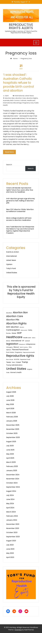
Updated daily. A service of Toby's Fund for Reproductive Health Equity (21, 32)
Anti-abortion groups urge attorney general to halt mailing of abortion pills (20, 200)
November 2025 (12, 429)
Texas (8, 362)
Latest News (29, 96)
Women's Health (16, 372)
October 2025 (11, 433)
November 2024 (12, 479)
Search (9, 164)
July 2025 (10, 446)
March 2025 (11, 462)
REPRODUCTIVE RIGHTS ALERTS (21, 26)
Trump (25, 362)
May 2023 (10, 553)
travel (18, 362)
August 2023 (11, 541)
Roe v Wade (9, 359)
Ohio (30, 347)
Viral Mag (18, 630)
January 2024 (11, 520)
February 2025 (12, 466)
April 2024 (10, 508)
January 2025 (11, 470)
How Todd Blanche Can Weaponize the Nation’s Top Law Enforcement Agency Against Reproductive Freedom (20, 230)
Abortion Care (20, 98)
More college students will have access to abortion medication (18, 219)
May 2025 (10, 454)
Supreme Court (25, 359)
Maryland (22, 344)
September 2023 (13, 536)
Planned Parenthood (20, 350)
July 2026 (10, 396)
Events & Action (12, 252)
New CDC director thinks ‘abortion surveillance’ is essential (20, 210)
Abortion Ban (10, 98)
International (19, 96)
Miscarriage (17, 103)
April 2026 (10, 408)
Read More (9, 152)
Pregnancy (18, 352)
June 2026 (10, 400)
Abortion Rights (32, 98)
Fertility (30, 330)
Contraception (13, 330)
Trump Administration (14, 365)
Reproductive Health (29, 352)
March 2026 (11, 413)
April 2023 (10, 557)
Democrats (24, 330)
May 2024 (10, 503)
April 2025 (10, 458)
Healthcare (31, 100)
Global (14, 333)
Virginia (29, 369)
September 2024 (13, 487)
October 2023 (11, 532)
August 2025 (11, 441)
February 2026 (12, 417)
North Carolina (24, 347)
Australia (6, 100)
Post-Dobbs (10, 352)
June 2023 (10, 549)
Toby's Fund (11, 268)
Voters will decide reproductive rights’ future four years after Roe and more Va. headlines (19, 190)
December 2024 (12, 474)
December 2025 (12, 425)
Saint (7, 96)
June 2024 (10, 499)
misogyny (9, 347)
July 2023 (10, 545)
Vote (7, 372)
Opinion (9, 264)
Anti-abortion (12, 327)
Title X (13, 362)
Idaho (33, 337)
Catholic (23, 100)
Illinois (8, 341)
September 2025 (13, 437)
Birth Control (14, 100)
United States (11, 272)
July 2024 (10, 495)
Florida (8, 333)
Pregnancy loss (28, 103)
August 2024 (11, 491)
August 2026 (11, 392)
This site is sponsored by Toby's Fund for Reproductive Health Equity (21, 292)
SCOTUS (16, 359)
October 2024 (12, 483)
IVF (23, 341)
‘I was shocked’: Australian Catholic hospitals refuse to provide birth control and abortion (18, 83)
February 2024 (12, 516)
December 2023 (12, 524)
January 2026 (11, 421)
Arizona (22, 327)
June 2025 (10, 450)
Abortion (9, 313)
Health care (27, 338)
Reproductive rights (20, 356)
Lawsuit (27, 341)
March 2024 (11, 512)
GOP (19, 332)
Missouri (16, 347)
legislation (12, 343)
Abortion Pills (12, 319)
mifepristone (30, 344)
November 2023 (12, 528)
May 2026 (10, 404)
